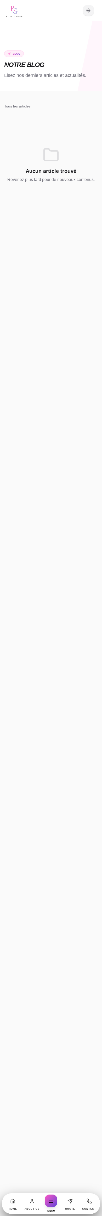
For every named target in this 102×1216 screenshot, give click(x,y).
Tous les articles (17, 106)
